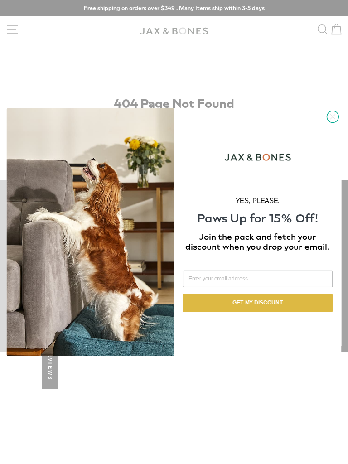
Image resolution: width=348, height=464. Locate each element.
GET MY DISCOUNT (257, 303)
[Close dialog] (332, 117)
